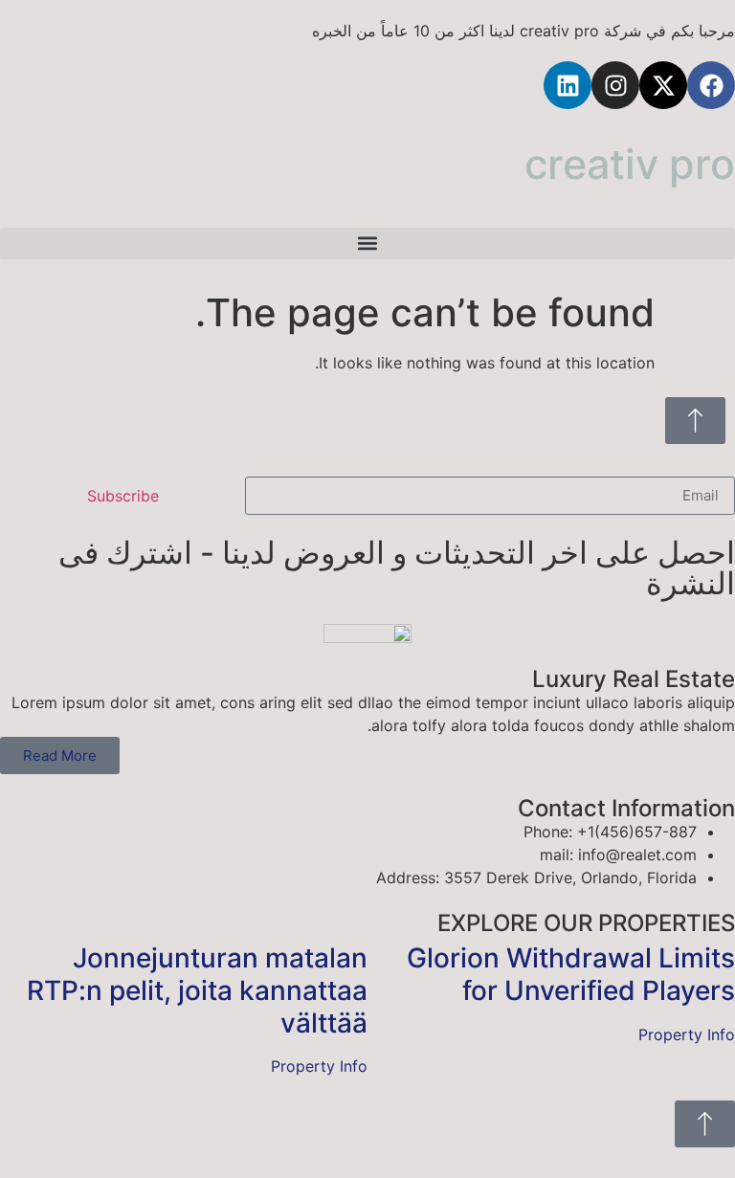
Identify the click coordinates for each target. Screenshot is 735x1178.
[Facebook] (711, 85)
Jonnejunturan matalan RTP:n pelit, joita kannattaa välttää (197, 990)
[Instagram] (615, 85)
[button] (367, 243)
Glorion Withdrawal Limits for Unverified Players (571, 974)
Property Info (686, 1034)
